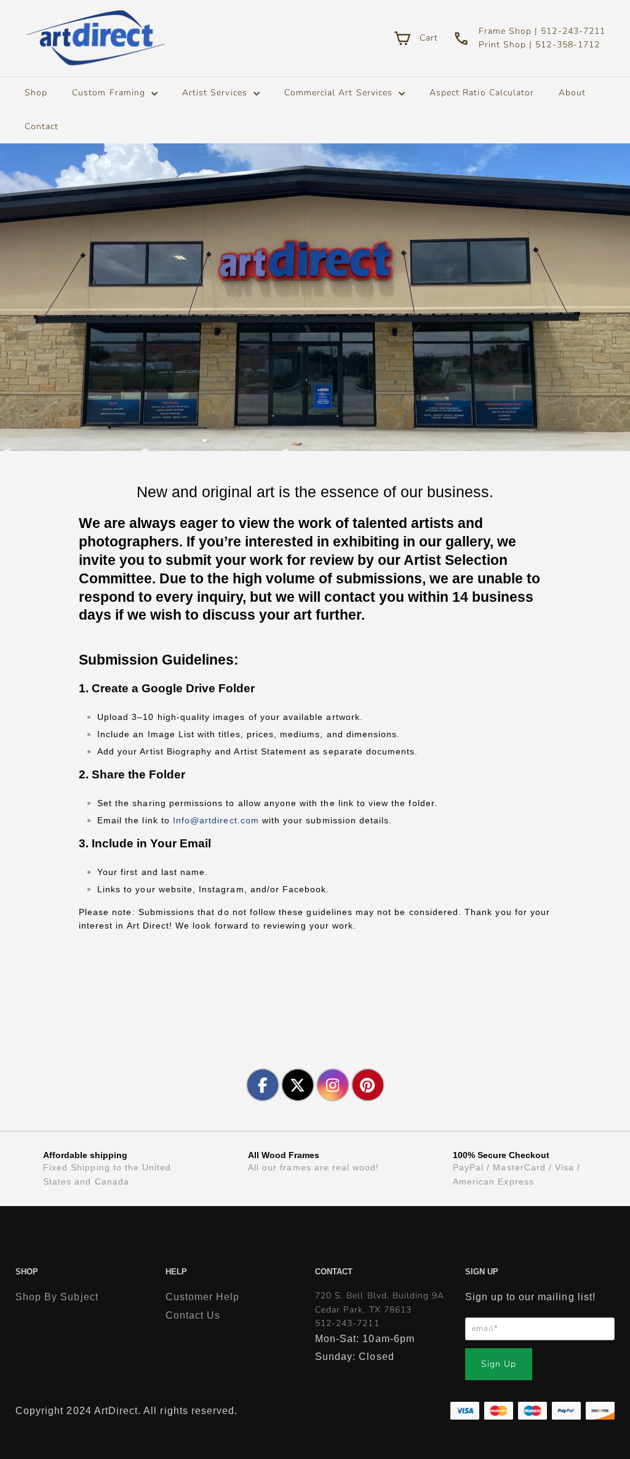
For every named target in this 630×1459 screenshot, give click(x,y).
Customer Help (202, 1297)
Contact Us (193, 1315)
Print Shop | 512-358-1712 (539, 44)
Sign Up (498, 1364)
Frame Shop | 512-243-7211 (542, 31)
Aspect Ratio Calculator (481, 92)
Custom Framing (110, 92)
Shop (36, 92)
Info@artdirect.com (216, 820)
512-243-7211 (347, 1323)
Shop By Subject (56, 1297)
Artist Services (216, 92)
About (572, 92)
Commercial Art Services (340, 92)
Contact (41, 126)
